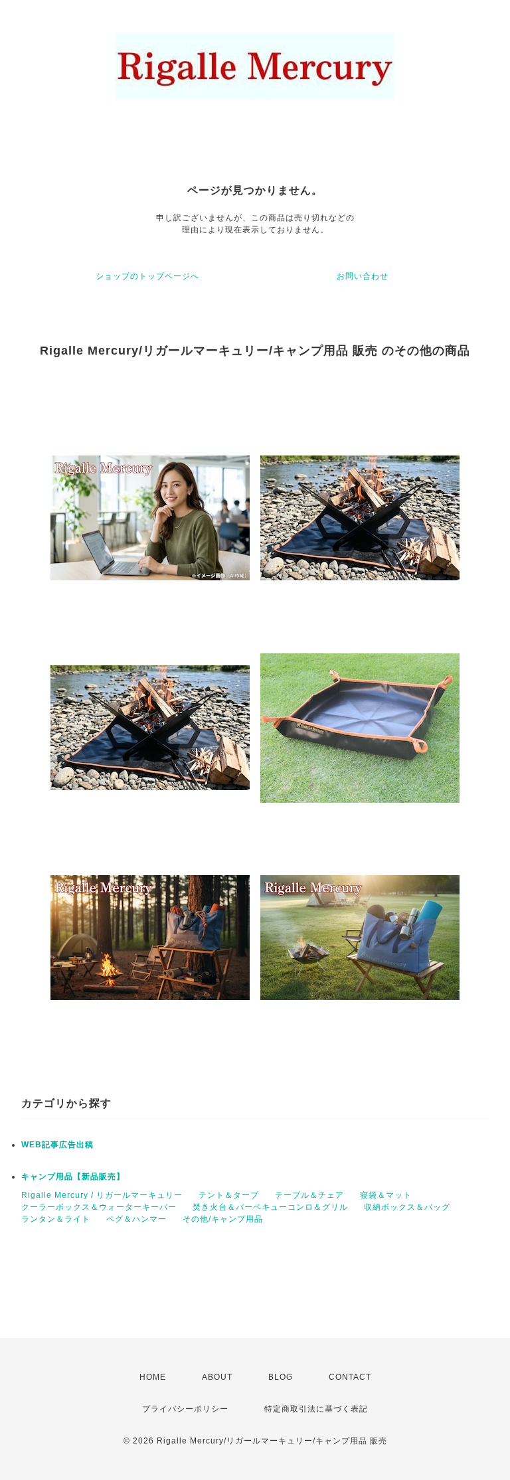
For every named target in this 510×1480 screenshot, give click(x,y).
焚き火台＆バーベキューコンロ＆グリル (270, 1207)
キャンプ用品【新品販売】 (73, 1176)
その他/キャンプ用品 (223, 1219)
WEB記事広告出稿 (57, 1144)
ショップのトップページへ (147, 276)
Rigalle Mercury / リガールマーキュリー (102, 1195)
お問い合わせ (362, 276)
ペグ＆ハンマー (136, 1219)
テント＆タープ (229, 1195)
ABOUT (217, 1377)
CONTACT (350, 1377)
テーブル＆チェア (309, 1195)
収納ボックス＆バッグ (407, 1207)
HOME (152, 1377)
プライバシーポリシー (185, 1409)
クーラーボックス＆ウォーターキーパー (99, 1207)
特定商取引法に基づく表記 (316, 1409)
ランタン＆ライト (55, 1219)
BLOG (280, 1377)
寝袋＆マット (386, 1195)
